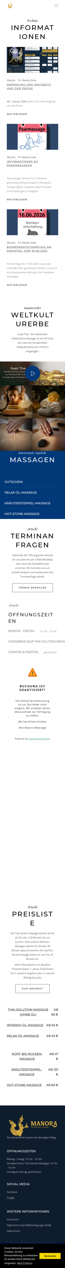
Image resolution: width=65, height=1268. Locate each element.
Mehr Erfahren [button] (24, 1263)
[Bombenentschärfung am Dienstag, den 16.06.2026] (32, 222)
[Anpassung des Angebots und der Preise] (32, 60)
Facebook (12, 1192)
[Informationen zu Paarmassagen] (32, 137)
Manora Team (29, 79)
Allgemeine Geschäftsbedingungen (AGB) (29, 1225)
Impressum (13, 1219)
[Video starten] (32, 373)
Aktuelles (37, 977)
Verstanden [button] (50, 1256)
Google (11, 1197)
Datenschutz (13, 1231)
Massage (11, 79)
